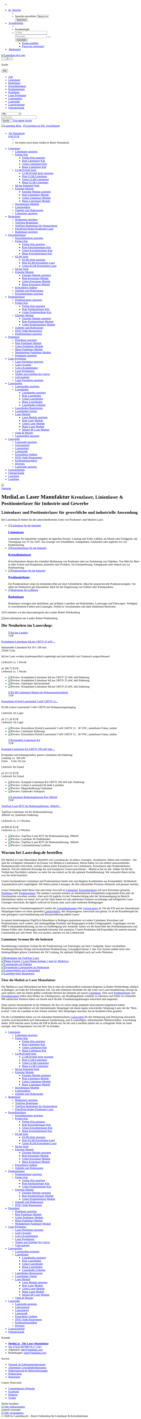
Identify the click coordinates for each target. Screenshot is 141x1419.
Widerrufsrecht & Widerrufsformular (28, 1370)
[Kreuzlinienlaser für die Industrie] (27, 548)
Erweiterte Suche (22, 120)
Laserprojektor (52, 911)
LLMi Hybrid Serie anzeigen (37, 173)
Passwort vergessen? (33, 46)
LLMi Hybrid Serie (25, 170)
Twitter (12, 1397)
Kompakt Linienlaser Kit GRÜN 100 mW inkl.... (28, 749)
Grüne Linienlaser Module (36, 197)
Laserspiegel (22, 448)
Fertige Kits (21, 154)
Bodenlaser (14, 83)
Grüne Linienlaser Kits (34, 163)
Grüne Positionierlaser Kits (36, 312)
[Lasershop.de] (13, 55)
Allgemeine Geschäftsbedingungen (27, 1367)
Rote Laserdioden (31, 395)
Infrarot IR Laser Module (35, 429)
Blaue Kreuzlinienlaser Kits (37, 253)
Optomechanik (16, 107)
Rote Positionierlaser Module (37, 321)
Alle (10, 76)
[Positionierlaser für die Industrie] (26, 570)
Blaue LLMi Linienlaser (35, 182)
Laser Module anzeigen (34, 417)
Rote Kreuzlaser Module (35, 278)
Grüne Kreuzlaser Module (36, 281)
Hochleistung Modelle (27, 204)
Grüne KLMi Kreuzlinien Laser (39, 265)
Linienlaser (14, 79)
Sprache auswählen (25, 16)
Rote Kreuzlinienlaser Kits (36, 247)
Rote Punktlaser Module (28, 343)
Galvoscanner (90, 908)
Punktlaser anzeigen (26, 340)
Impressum (14, 1376)
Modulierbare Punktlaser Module (33, 352)
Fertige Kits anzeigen (33, 157)
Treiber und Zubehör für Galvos (32, 374)
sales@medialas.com (35, 1352)
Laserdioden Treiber (26, 411)
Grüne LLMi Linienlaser (35, 179)
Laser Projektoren (24, 371)
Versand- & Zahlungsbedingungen (27, 1364)
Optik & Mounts (24, 432)
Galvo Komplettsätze (26, 367)
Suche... (7, 121)
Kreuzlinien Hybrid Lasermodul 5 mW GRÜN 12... (29, 701)
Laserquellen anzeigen (27, 386)
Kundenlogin (15, 23)
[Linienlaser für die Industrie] (24, 525)
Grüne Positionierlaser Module (38, 324)
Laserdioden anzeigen (34, 392)
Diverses (20, 463)
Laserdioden (22, 389)
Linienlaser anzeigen (26, 151)
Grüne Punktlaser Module (29, 346)
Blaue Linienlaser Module (36, 201)
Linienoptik (21, 451)
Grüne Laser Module (33, 423)
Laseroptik (14, 101)
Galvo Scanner (23, 364)
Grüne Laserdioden (32, 398)
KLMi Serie (21, 256)
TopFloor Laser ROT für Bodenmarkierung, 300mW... (31, 806)
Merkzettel (14, 49)
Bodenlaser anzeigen (26, 219)
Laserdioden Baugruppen (29, 408)
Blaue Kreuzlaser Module (36, 284)
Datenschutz (15, 1373)
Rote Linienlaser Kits (33, 160)
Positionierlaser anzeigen (28, 299)
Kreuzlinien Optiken (26, 287)
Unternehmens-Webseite (21, 1388)
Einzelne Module (24, 188)
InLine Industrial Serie (27, 185)
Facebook (13, 1391)
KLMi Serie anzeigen (33, 259)
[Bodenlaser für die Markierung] (23, 590)
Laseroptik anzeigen (26, 442)
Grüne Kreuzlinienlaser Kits (37, 250)
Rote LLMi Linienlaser (34, 176)
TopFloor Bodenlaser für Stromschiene (36, 225)
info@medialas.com (32, 1349)
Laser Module (22, 414)
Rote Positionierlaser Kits (36, 309)
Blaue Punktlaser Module (29, 349)
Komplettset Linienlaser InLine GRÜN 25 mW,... (28, 641)
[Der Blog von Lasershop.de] (11, 125)
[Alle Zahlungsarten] (13, 1406)
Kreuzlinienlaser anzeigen (29, 238)
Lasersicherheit (16, 104)
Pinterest (13, 1394)
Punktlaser (14, 92)
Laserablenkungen (67, 908)
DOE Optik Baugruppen (28, 330)
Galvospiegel (22, 377)
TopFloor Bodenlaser (26, 222)
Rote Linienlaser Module (35, 194)
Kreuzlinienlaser (17, 86)
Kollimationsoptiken (26, 460)
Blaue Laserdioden (32, 401)
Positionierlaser (16, 89)
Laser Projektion (17, 95)
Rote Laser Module (32, 420)
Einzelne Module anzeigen (36, 191)
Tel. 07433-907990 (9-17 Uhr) (24, 1346)
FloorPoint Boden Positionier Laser (34, 228)
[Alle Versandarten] (12, 1412)
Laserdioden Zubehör (33, 405)
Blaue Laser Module (33, 426)
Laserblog (13, 476)
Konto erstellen (30, 43)
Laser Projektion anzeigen (29, 361)
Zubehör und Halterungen (29, 210)
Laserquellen (15, 98)
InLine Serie (22, 269)
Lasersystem (77, 1016)
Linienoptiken (22, 207)
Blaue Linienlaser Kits (34, 167)
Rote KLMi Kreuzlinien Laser (38, 262)
